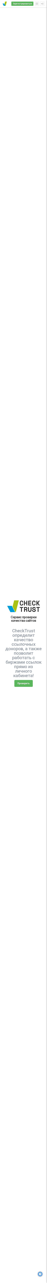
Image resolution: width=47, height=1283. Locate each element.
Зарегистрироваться (22, 4)
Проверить (23, 683)
